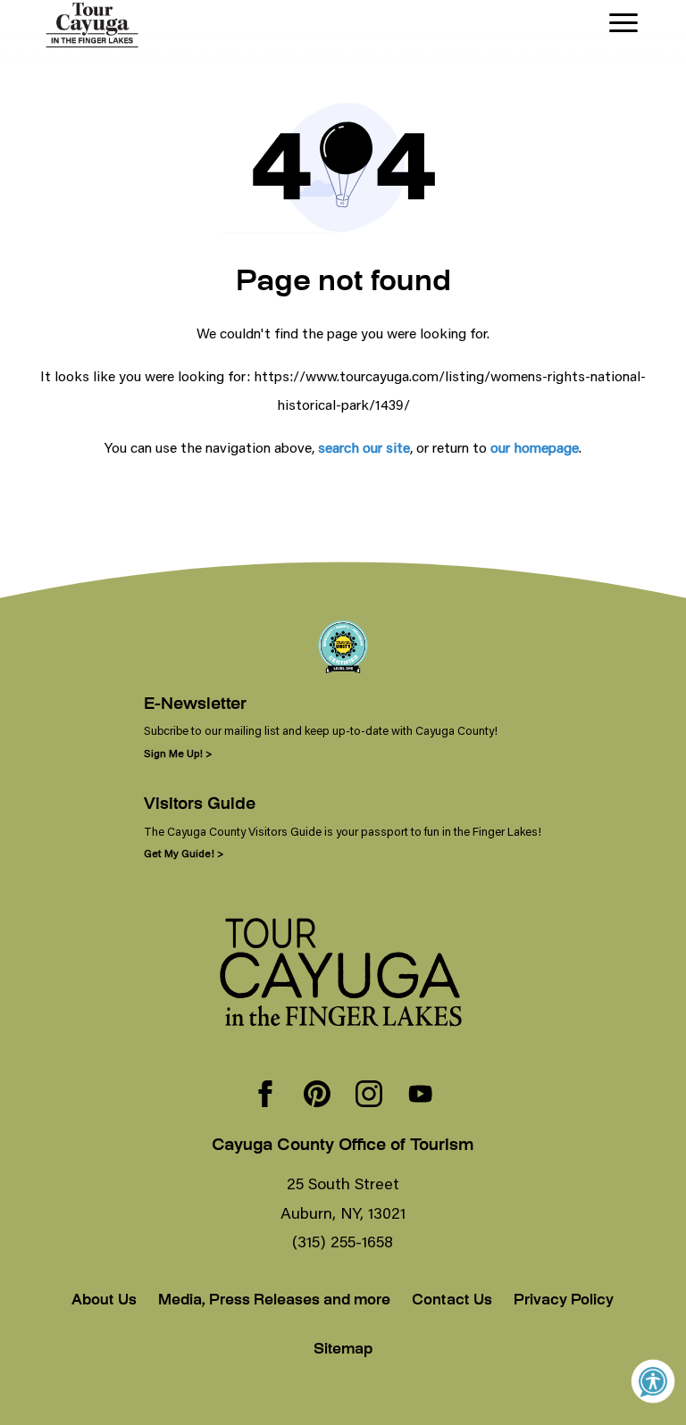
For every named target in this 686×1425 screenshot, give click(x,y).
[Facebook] (265, 1095)
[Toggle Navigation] (623, 23)
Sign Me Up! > (178, 753)
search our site (364, 447)
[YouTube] (420, 1095)
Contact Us (452, 1301)
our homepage (534, 447)
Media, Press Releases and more (274, 1301)
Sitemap (343, 1350)
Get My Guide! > (183, 853)
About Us (104, 1301)
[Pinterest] (317, 1095)
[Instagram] (369, 1095)
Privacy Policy (564, 1301)
